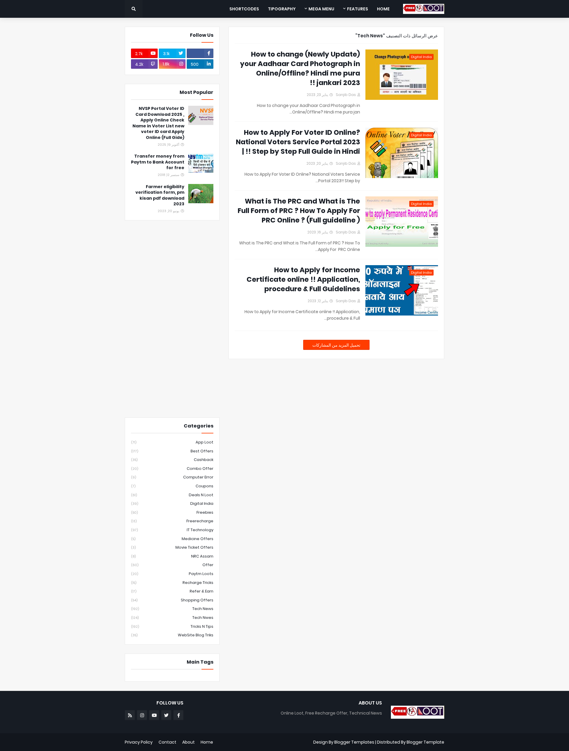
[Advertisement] (175, 318)
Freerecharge (172, 521)
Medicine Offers (172, 539)
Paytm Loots (172, 574)
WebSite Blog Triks (172, 635)
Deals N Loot (172, 495)
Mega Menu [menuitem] (321, 9)
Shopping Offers (172, 600)
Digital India (172, 503)
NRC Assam (172, 556)
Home (207, 742)
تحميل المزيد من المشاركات (336, 345)
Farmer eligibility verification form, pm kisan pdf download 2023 (159, 195)
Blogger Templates (354, 742)
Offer (172, 565)
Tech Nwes (172, 617)
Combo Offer (172, 468)
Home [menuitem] (383, 9)
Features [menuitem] (357, 9)
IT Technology (172, 530)
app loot (172, 442)
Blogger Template (425, 742)
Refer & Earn (172, 591)
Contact (167, 742)
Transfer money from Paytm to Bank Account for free (157, 162)
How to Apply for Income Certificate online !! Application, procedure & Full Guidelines (303, 279)
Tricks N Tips (172, 626)
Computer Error (172, 477)
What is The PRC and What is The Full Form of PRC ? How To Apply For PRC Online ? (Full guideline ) (299, 210)
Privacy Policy (139, 742)
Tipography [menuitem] (282, 9)
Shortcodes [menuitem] (244, 9)
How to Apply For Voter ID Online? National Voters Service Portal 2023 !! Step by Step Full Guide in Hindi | (298, 142)
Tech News (172, 608)
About (188, 742)
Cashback (172, 459)
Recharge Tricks (172, 582)
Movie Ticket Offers (172, 547)
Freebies (172, 512)
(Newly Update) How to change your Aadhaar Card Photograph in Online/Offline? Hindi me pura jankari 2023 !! (300, 68)
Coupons (172, 486)
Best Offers (172, 451)
